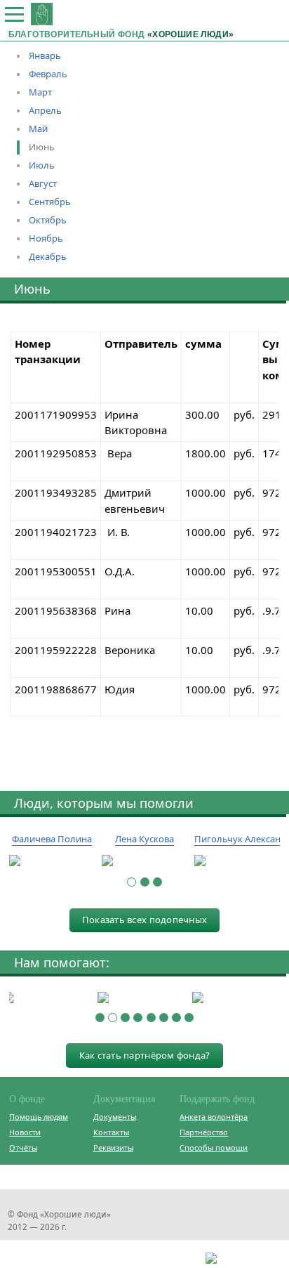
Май (38, 128)
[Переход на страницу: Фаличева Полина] (52, 861)
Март (40, 92)
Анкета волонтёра (214, 1116)
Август (43, 183)
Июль (42, 165)
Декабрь (48, 256)
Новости (25, 1132)
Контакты (111, 1132)
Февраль (48, 73)
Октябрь (48, 220)
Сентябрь (50, 201)
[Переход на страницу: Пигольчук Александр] (237, 861)
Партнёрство (204, 1132)
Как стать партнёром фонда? (144, 1055)
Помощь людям (38, 1116)
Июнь (42, 146)
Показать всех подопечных (144, 919)
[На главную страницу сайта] (42, 14)
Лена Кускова (144, 838)
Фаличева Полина (52, 838)
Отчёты (23, 1147)
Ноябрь (46, 238)
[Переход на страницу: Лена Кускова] (144, 861)
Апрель (45, 110)
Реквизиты (113, 1147)
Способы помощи (214, 1147)
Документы (114, 1116)
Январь (45, 55)
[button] (131, 882)
